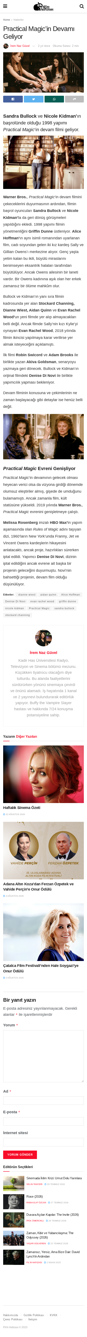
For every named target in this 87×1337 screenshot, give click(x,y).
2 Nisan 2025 (53, 1262)
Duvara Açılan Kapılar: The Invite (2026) (52, 1214)
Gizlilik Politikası (34, 1315)
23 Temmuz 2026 (59, 1243)
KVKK (53, 1315)
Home (6, 19)
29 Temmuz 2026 (55, 1184)
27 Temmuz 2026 (59, 1202)
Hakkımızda (10, 1315)
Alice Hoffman (70, 594)
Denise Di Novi (15, 601)
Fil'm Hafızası (34, 1262)
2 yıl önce (44, 45)
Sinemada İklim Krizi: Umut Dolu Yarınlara (54, 1178)
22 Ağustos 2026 (15, 814)
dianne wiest (26, 594)
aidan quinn (48, 594)
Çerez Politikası (13, 1319)
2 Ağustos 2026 (14, 978)
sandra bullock (64, 608)
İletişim (32, 1319)
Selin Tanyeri (34, 1184)
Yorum (10, 1025)
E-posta (11, 1112)
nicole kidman (14, 608)
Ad (7, 1091)
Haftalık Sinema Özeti (21, 808)
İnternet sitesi (15, 1133)
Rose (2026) (34, 1196)
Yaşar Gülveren (36, 1243)
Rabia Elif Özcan (36, 1202)
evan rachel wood (42, 601)
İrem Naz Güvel (20, 45)
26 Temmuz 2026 (57, 1221)
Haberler (19, 19)
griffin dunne (67, 601)
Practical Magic (39, 608)
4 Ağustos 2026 (14, 896)
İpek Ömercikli (35, 1221)
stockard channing (17, 615)
